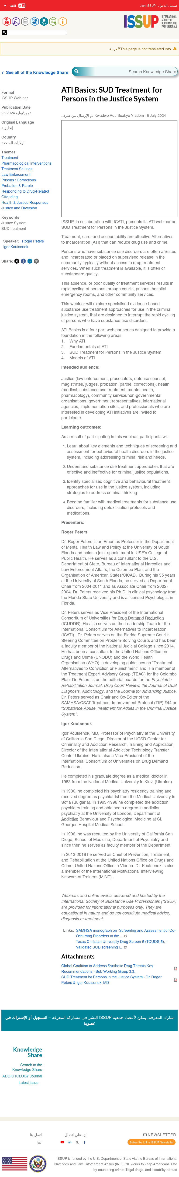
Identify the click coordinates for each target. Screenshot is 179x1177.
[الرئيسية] (150, 26)
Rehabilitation (74, 685)
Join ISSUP (148, 5)
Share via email (36, 261)
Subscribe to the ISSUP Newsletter (151, 1142)
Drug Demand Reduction (141, 618)
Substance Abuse (79, 708)
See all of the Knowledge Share (37, 72)
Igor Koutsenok (15, 246)
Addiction (98, 744)
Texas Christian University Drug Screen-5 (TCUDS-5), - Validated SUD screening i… (121, 944)
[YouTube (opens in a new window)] (62, 1142)
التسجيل (40, 1017)
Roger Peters (33, 241)
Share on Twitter (17, 261)
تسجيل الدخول (167, 5)
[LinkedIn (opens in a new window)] (69, 1142)
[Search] (83, 71)
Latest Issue (28, 1082)
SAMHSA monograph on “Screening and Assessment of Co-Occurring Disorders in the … (126, 933)
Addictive (69, 819)
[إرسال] (4, 32)
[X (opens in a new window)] (77, 1142)
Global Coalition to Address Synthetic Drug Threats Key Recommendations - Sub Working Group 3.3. (107, 968)
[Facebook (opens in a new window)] (84, 1142)
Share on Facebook (23, 261)
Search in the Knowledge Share (27, 1067)
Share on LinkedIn (30, 261)
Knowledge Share (27, 1052)
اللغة (13, 5)
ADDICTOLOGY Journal (22, 1076)
